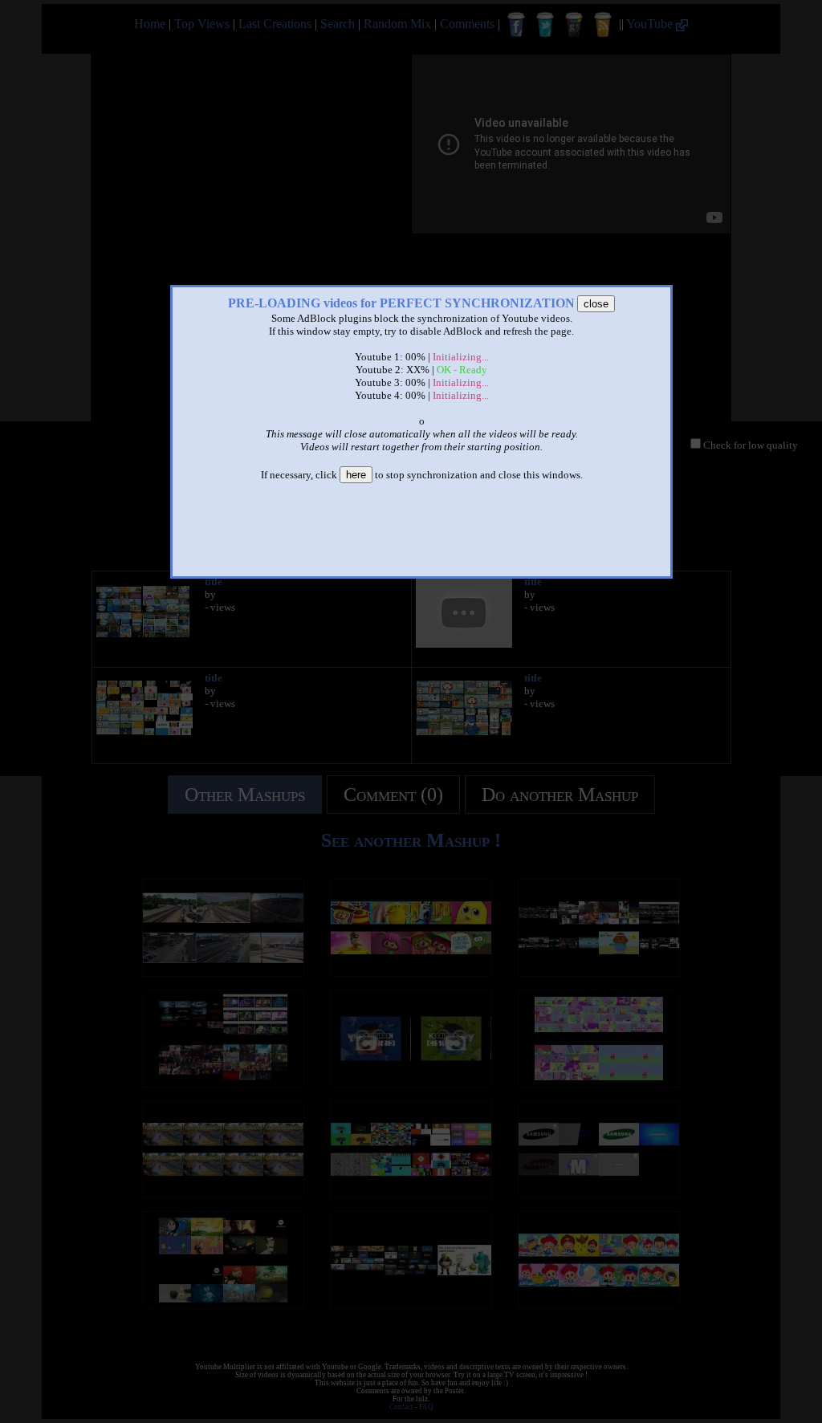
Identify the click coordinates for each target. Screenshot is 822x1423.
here (356, 475)
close (596, 304)
